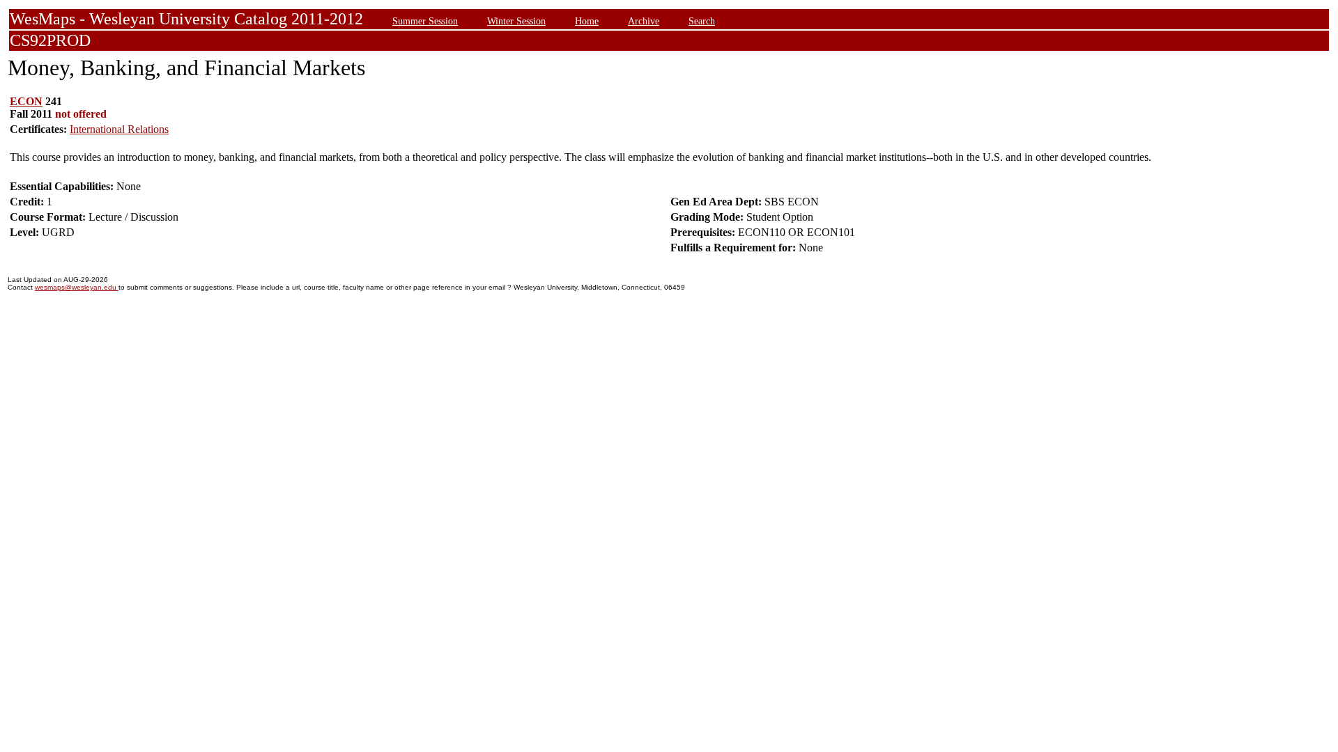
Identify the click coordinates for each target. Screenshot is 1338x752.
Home (587, 20)
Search (702, 20)
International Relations (119, 129)
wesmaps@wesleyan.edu (76, 287)
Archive (643, 20)
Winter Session (516, 20)
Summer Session (425, 20)
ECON (26, 101)
